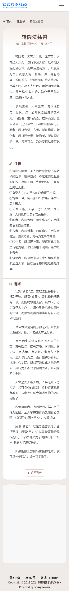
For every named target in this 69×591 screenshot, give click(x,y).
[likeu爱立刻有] (15, 6)
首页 (9, 21)
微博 (43, 577)
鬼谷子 (21, 21)
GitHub (53, 577)
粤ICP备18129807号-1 (23, 577)
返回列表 (36, 472)
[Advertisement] (34, 523)
